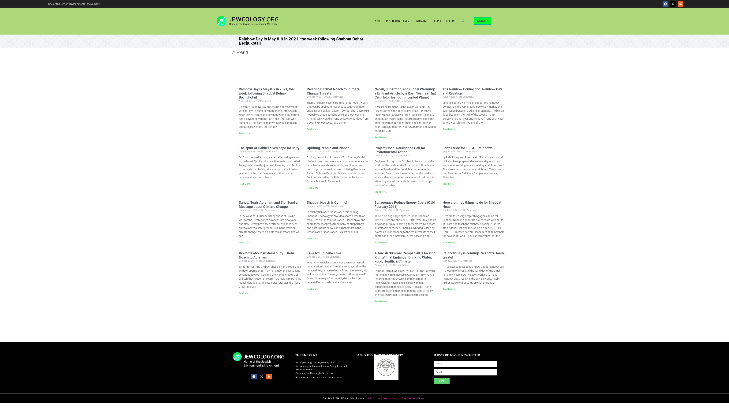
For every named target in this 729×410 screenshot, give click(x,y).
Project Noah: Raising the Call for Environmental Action (400, 150)
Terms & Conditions (413, 398)
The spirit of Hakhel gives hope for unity (269, 148)
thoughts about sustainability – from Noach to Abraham (266, 255)
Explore (450, 21)
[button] (463, 21)
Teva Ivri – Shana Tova (324, 253)
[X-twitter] (673, 4)
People (437, 21)
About (379, 21)
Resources (393, 21)
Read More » (245, 133)
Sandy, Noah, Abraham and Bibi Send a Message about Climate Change (268, 204)
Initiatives (422, 21)
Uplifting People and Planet (328, 148)
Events (407, 21)
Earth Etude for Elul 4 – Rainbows (467, 148)
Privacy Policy (391, 398)
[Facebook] (665, 4)
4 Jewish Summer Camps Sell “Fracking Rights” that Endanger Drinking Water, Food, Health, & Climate (405, 257)
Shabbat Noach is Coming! (327, 202)
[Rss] (680, 4)
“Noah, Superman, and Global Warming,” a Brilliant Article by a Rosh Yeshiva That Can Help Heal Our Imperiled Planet (405, 93)
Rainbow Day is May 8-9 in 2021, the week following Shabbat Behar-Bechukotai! (266, 93)
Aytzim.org (373, 398)
